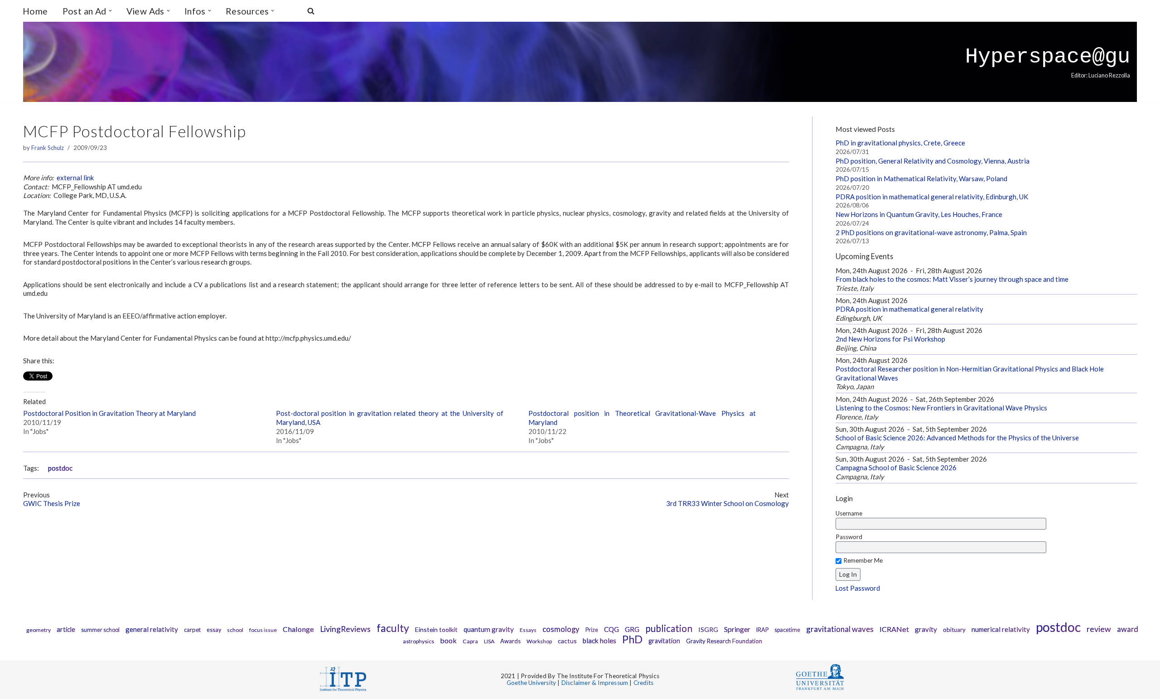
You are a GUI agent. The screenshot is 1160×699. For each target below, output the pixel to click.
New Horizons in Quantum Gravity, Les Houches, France (919, 214)
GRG (632, 629)
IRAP (762, 630)
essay (214, 630)
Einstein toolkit (436, 629)
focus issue (263, 630)
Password (849, 536)
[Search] (310, 10)
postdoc (60, 468)
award (1127, 629)
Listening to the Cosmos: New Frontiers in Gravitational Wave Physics (941, 408)
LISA (489, 641)
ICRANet (894, 629)
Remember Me (863, 560)
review (1099, 629)
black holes (599, 640)
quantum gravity (489, 629)
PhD (632, 639)
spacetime (787, 630)
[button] (110, 10)
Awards (510, 641)
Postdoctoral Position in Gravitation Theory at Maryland (109, 413)
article (66, 629)
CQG (611, 629)
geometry (38, 630)
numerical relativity (1001, 629)
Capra (470, 641)
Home (35, 11)
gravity (926, 629)
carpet (192, 629)
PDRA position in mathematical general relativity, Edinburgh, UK (932, 197)
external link (75, 178)
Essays (528, 630)
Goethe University (531, 682)
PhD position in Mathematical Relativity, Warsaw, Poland (921, 178)
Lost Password (857, 588)
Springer (737, 629)
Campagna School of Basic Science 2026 (896, 467)
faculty (393, 628)
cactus (567, 641)
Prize (591, 630)
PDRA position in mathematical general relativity (909, 309)
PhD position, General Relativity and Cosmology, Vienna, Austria (933, 161)
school (235, 630)
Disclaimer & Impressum (594, 682)
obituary (954, 629)
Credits (643, 682)
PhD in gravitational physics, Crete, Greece (900, 143)
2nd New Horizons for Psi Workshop (890, 339)
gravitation (664, 641)
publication (668, 628)
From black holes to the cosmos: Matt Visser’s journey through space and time (952, 279)
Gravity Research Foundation (724, 641)
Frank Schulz (47, 147)
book (448, 640)
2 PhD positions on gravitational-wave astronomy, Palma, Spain (931, 232)
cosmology (561, 629)
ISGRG (708, 629)
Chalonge (298, 629)
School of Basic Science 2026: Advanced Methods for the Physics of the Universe (957, 438)
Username (849, 513)
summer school (100, 630)
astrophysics (418, 641)
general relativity (152, 629)
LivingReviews (345, 629)
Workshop (539, 641)
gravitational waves (840, 629)
